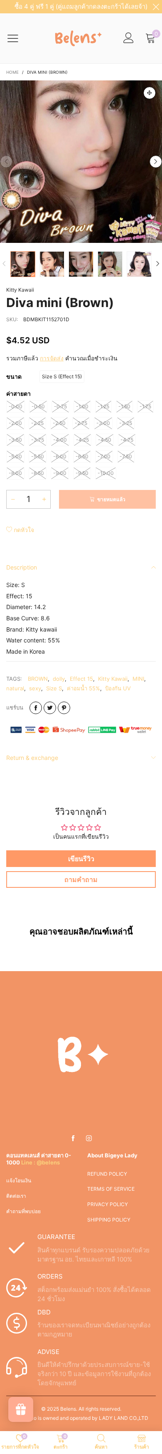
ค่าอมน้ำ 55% (83, 688)
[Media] (149, 93)
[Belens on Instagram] (89, 1139)
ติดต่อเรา (16, 1196)
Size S (54, 688)
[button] (6, 161)
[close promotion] (156, 6)
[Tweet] (50, 708)
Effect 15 (81, 678)
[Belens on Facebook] (73, 1139)
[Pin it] (64, 708)
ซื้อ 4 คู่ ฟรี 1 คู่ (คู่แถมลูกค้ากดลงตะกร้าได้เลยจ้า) (81, 6)
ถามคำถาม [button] (81, 879)
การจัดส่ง (52, 358)
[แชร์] (35, 708)
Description (21, 567)
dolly (59, 678)
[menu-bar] (18, 38)
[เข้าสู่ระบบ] (129, 38)
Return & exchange (32, 757)
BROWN (38, 678)
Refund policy (107, 1174)
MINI (138, 678)
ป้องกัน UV (118, 688)
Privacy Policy (107, 1204)
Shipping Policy (108, 1220)
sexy (35, 688)
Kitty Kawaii (20, 290)
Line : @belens (40, 1162)
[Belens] (76, 38)
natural (15, 688)
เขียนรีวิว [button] (81, 858)
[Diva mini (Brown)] (81, 161)
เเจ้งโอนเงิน (18, 1180)
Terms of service (111, 1189)
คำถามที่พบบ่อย (23, 1211)
